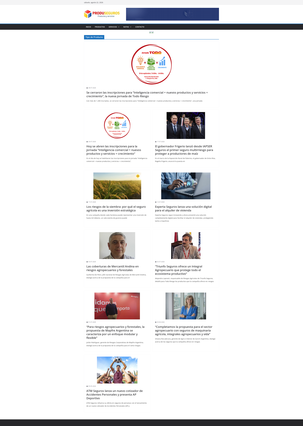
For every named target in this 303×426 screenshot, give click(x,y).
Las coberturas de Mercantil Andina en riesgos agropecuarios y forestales (112, 268)
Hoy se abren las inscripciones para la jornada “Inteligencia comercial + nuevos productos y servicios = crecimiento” (113, 150)
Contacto (139, 27)
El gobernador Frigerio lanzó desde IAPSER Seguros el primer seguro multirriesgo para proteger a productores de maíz (184, 150)
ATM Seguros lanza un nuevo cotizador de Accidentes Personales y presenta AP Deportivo (114, 394)
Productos (100, 27)
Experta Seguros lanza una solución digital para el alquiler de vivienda (183, 208)
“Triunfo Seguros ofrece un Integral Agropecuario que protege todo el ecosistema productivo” (178, 270)
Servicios (113, 27)
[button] (118, 27)
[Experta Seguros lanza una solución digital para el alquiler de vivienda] (186, 185)
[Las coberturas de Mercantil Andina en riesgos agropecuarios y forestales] (117, 245)
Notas (126, 27)
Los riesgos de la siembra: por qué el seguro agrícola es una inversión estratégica (116, 208)
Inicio (88, 27)
